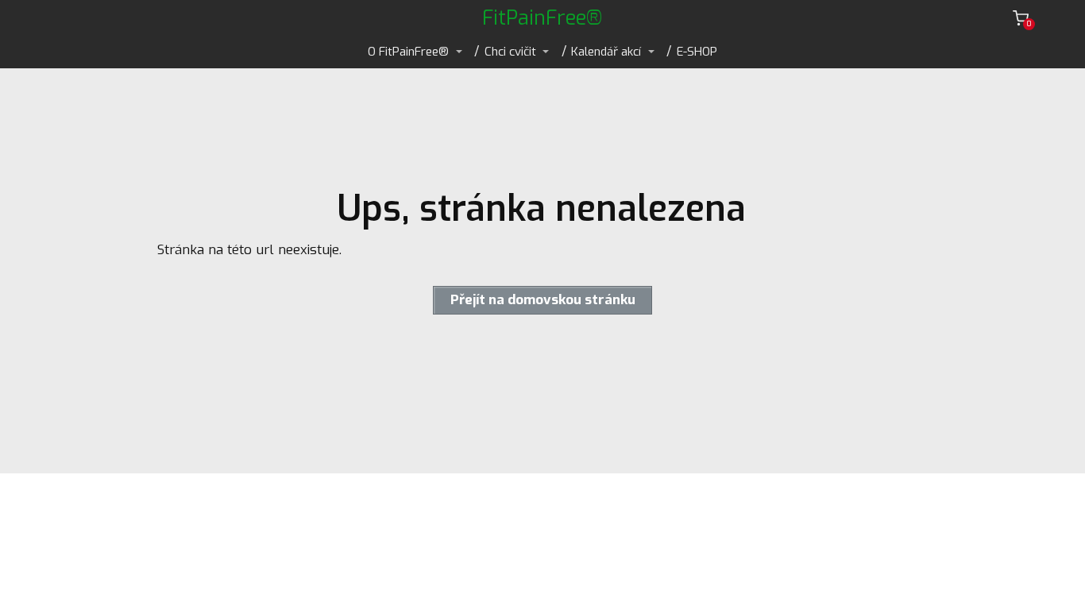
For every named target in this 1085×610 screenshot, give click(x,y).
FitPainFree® (542, 18)
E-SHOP (697, 52)
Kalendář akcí (606, 52)
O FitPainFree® (408, 52)
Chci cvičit (510, 52)
